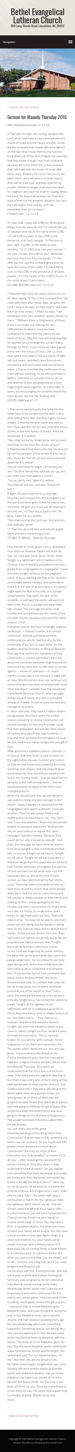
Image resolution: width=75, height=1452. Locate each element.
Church (17, 1442)
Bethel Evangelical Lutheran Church (37, 15)
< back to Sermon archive (23, 107)
